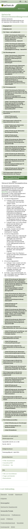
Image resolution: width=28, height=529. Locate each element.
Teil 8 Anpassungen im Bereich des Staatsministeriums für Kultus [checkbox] (12, 337)
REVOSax (21, 9)
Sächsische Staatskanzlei (9, 507)
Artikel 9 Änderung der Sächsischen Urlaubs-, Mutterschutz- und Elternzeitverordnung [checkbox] (14, 127)
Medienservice (5, 515)
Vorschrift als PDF (8, 463)
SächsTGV (4, 192)
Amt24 (3, 519)
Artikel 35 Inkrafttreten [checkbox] (11, 430)
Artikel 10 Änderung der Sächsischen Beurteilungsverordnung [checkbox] (14, 131)
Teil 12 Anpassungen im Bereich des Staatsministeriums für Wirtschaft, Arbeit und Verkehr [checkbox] (15, 398)
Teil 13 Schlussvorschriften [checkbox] (10, 420)
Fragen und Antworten (9, 476)
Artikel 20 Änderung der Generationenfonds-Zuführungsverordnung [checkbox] (11, 305)
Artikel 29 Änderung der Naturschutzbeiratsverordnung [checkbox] (13, 386)
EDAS (13, 527)
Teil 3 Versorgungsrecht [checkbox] (9, 87)
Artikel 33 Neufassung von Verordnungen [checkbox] (15, 423)
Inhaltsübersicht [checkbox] (7, 29)
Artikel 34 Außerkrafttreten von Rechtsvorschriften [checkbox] (13, 426)
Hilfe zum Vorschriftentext (10, 473)
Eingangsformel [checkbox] (7, 26)
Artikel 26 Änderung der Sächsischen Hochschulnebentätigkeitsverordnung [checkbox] (15, 356)
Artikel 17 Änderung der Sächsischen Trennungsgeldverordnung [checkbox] (14, 177)
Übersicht (4, 494)
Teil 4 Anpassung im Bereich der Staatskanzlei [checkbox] (11, 112)
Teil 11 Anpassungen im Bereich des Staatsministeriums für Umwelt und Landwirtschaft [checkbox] (12, 374)
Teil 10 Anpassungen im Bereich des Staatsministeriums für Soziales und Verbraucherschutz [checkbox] (12, 362)
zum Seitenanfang (7, 489)
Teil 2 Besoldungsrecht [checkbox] (9, 52)
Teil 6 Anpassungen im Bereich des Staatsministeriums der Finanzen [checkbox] (12, 173)
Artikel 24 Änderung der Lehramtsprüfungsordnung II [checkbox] (12, 342)
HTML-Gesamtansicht (9, 460)
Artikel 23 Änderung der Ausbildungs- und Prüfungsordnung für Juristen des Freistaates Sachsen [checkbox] (16, 333)
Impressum (18, 494)
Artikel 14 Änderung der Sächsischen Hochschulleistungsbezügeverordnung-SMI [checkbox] (15, 155)
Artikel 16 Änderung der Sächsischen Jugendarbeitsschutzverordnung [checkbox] (14, 169)
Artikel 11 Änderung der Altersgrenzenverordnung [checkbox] (11, 136)
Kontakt (10, 494)
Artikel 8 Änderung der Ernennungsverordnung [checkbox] (11, 117)
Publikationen (16, 515)
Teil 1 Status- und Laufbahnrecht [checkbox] (11, 32)
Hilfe (12, 465)
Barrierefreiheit (7, 478)
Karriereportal (5, 527)
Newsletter (20, 523)
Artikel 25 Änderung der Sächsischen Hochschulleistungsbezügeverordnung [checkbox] (15, 352)
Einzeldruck (6, 465)
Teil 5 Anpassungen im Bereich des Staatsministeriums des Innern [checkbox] (12, 121)
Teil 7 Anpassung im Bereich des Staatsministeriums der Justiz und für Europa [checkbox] (15, 327)
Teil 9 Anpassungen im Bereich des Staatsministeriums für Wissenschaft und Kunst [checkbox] (14, 347)
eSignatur (4, 498)
